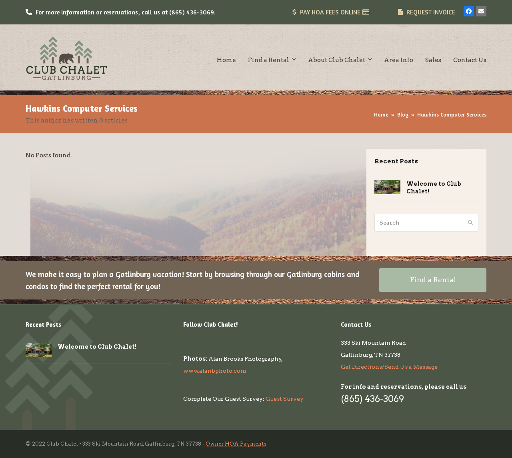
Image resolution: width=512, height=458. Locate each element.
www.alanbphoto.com (214, 371)
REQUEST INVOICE (430, 12)
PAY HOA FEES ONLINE (330, 12)
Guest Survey (285, 399)
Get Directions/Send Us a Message (389, 367)
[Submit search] (470, 223)
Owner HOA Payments (236, 444)
